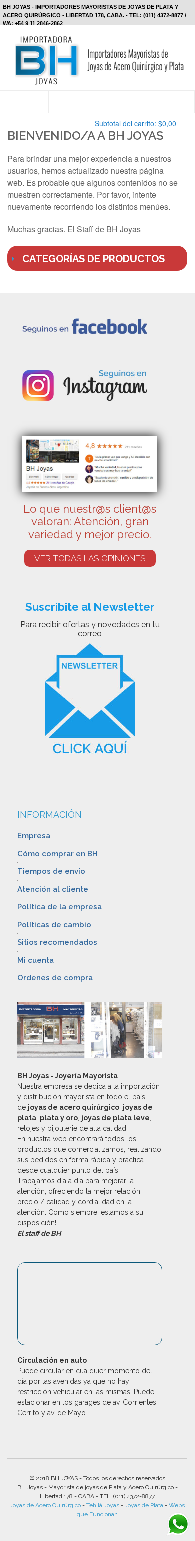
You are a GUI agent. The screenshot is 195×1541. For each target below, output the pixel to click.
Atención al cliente (53, 889)
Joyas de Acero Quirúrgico (45, 1505)
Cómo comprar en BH (58, 853)
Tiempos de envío (52, 871)
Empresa (34, 835)
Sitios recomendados (58, 942)
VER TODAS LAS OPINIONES (90, 558)
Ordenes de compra (55, 977)
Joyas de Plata (144, 1505)
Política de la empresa (60, 906)
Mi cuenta (36, 960)
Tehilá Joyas (103, 1505)
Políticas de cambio (55, 924)
